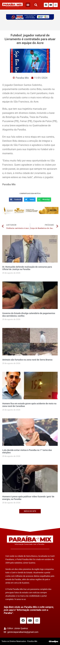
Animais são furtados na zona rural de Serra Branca (27, 359)
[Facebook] (46, 5)
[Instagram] (55, 5)
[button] (28, 5)
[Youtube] (51, 5)
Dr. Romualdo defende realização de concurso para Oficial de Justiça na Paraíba (27, 268)
